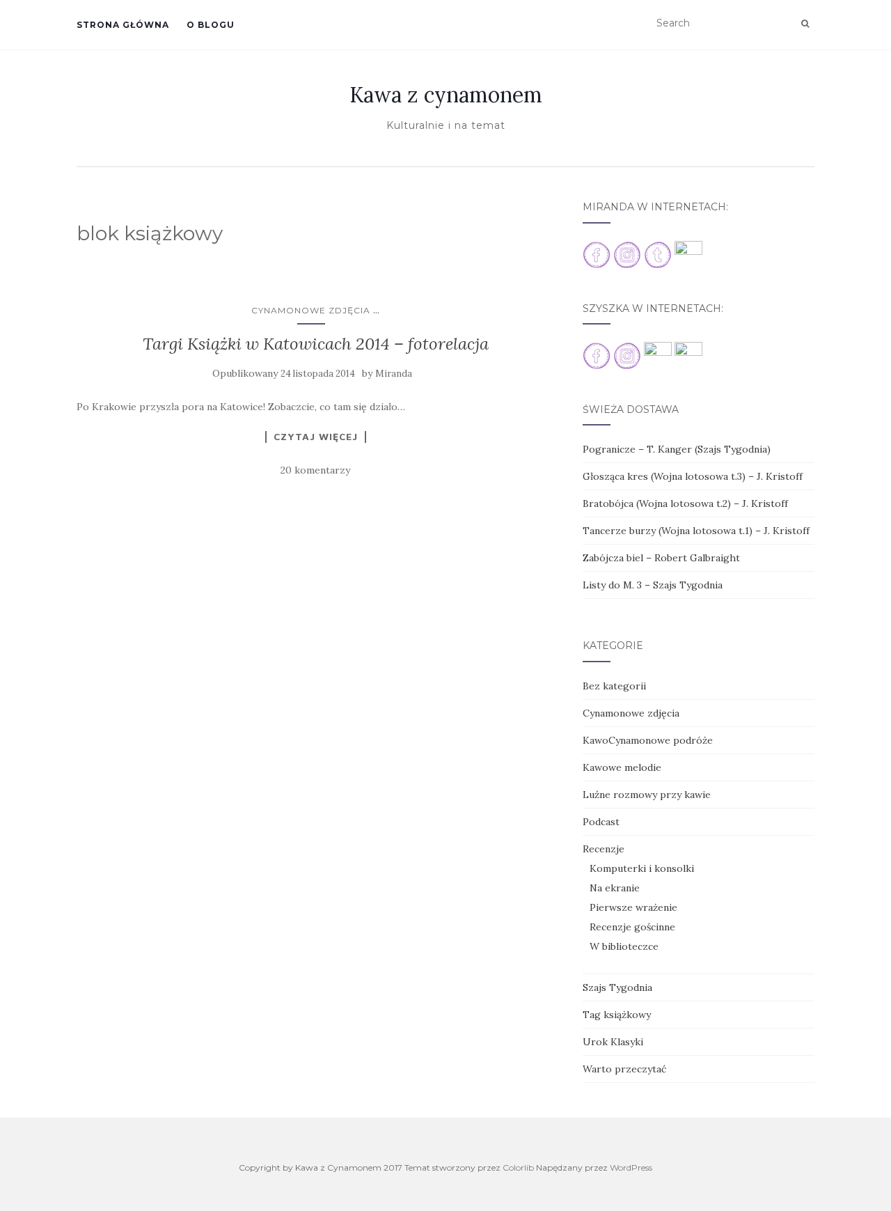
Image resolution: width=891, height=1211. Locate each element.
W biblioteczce (624, 946)
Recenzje (603, 849)
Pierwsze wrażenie (633, 907)
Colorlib (518, 1167)
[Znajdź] (805, 23)
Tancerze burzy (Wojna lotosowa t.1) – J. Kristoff (696, 530)
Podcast (601, 821)
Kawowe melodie (622, 767)
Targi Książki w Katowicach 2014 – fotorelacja (316, 343)
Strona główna (123, 24)
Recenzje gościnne (632, 927)
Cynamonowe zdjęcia (310, 310)
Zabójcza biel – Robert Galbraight (661, 558)
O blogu (211, 24)
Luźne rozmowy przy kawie (647, 794)
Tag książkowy (617, 1014)
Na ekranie (615, 888)
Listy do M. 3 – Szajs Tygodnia (653, 585)
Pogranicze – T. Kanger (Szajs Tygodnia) (677, 449)
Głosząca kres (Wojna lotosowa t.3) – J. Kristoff (693, 476)
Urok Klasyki (613, 1042)
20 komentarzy (315, 470)
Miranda (393, 374)
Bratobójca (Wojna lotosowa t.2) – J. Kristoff (685, 503)
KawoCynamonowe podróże (648, 740)
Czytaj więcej (316, 436)
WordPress (631, 1167)
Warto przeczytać (624, 1069)
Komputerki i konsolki (642, 868)
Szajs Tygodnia (617, 987)
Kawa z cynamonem (445, 94)
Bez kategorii (614, 686)
